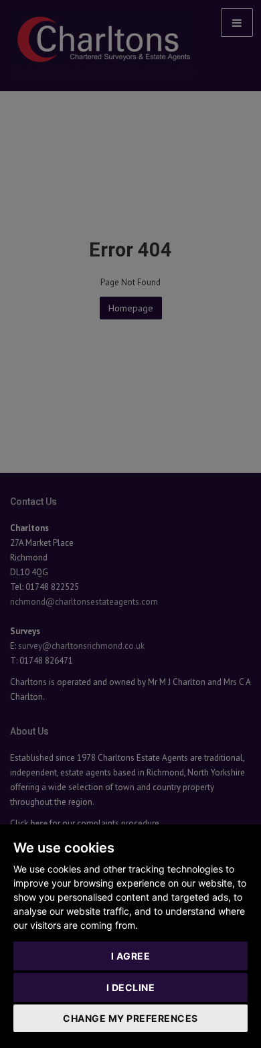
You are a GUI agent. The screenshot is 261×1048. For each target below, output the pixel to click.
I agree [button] (131, 956)
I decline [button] (130, 987)
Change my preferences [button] (130, 1018)
